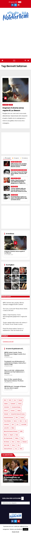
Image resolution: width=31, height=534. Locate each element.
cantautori (12, 403)
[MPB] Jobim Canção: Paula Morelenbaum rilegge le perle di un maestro (15, 354)
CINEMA (12, 186)
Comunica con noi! (8, 341)
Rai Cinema (6, 441)
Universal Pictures (8, 448)
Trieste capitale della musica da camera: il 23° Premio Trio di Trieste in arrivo (19, 190)
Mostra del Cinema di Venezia (10, 431)
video (21, 448)
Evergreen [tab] (15, 158)
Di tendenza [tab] (24, 158)
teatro (13, 445)
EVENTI (12, 161)
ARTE (12, 178)
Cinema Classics (8, 475)
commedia (6, 407)
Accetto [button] (25, 529)
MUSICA (16, 161)
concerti (6, 410)
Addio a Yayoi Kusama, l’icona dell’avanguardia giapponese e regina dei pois (18, 182)
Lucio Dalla (23, 424)
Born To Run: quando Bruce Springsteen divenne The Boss (14, 380)
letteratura (6, 424)
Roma (18, 441)
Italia (21, 421)
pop (22, 438)
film (17, 417)
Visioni (10, 104)
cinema (20, 403)
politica (16, 438)
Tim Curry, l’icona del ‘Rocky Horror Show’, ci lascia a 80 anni (19, 173)
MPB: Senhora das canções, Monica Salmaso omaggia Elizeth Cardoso (19, 165)
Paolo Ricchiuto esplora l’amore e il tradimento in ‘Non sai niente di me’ (19, 198)
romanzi (25, 441)
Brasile (20, 400)
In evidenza (5, 104)
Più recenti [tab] (7, 158)
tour (19, 445)
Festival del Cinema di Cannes (18, 414)
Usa (16, 448)
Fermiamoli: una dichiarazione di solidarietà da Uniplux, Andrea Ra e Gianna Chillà (15, 363)
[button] (25, 60)
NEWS (20, 161)
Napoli (11, 434)
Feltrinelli (6, 414)
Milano (13, 428)
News (17, 434)
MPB (21, 431)
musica (5, 434)
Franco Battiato (7, 421)
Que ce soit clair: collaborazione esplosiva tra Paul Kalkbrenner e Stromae (14, 372)
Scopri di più (15, 531)
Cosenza (13, 410)
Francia (22, 417)
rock (13, 441)
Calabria (6, 403)
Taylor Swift (6, 445)
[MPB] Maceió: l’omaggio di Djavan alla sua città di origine (15, 387)
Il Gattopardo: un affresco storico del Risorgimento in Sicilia (14, 479)
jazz (26, 421)
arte (15, 400)
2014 (5, 400)
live (17, 424)
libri (13, 424)
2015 (10, 400)
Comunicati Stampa (16, 407)
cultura (19, 410)
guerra (15, 421)
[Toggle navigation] (14, 60)
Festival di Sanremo (8, 417)
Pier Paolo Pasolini (8, 438)
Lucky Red (6, 428)
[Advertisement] (15, 40)
